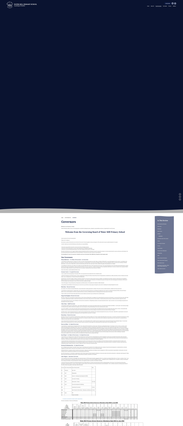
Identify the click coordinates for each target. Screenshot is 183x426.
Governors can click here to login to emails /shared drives (72, 398)
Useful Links (167, 3)
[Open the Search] (175, 3)
